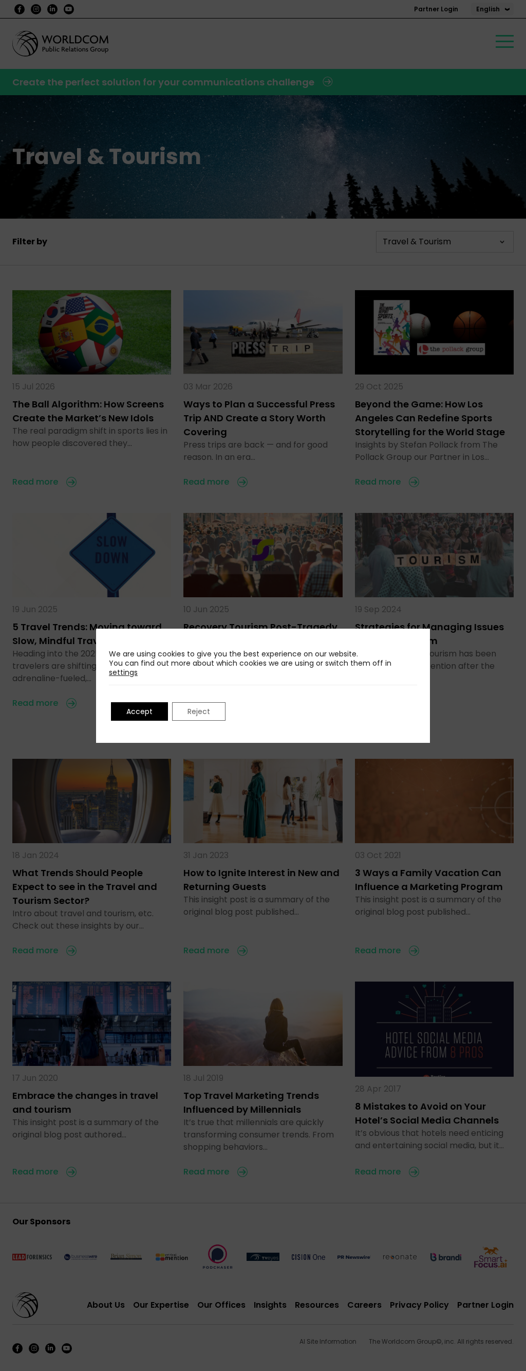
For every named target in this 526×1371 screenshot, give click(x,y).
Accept (139, 711)
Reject (198, 711)
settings (123, 672)
